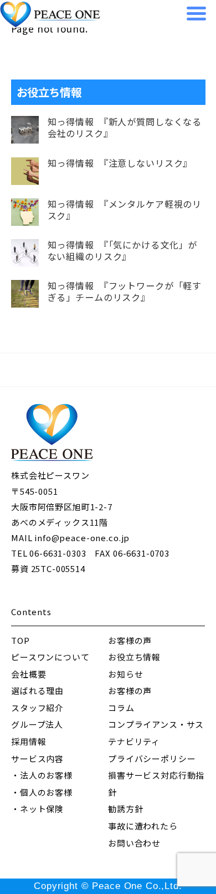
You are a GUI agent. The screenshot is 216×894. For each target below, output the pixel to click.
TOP (20, 640)
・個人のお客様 (42, 792)
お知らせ (125, 674)
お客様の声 (130, 640)
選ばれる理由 (37, 690)
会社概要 (28, 674)
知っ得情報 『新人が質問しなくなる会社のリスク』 (125, 127)
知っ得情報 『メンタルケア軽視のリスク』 (125, 209)
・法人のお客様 (42, 775)
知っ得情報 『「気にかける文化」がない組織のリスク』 (122, 250)
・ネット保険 (37, 808)
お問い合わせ (134, 843)
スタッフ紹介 (37, 707)
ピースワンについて (50, 657)
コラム (121, 707)
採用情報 (28, 741)
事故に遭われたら (143, 826)
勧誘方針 (125, 808)
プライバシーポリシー (152, 758)
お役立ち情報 (134, 657)
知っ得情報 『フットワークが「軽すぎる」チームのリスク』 (125, 291)
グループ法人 (37, 724)
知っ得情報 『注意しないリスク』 (120, 163)
